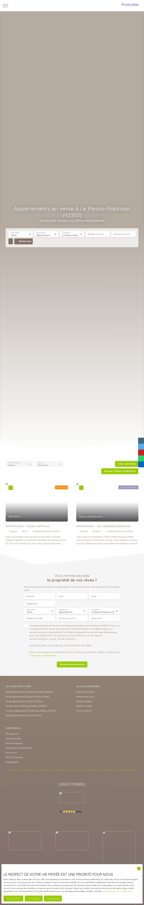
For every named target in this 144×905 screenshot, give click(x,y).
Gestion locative (84, 705)
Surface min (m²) (121, 234)
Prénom (30, 596)
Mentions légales (14, 743)
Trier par (41, 463)
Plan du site (11, 752)
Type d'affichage (13, 463)
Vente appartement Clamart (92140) (24, 715)
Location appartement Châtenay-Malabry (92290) (31, 710)
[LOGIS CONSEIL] (131, 5)
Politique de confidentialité (19, 747)
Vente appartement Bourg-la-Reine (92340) (28, 696)
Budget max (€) (96, 234)
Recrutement (12, 733)
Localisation (66, 233)
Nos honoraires (13, 738)
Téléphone (31, 603)
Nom (61, 596)
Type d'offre (15, 233)
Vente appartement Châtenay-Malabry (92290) (29, 691)
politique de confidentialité (42, 655)
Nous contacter (84, 710)
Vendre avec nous (85, 696)
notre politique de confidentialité (117, 891)
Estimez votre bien (85, 691)
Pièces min (96, 618)
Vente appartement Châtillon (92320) (24, 701)
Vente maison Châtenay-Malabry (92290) (26, 705)
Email (93, 596)
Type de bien (40, 233)
